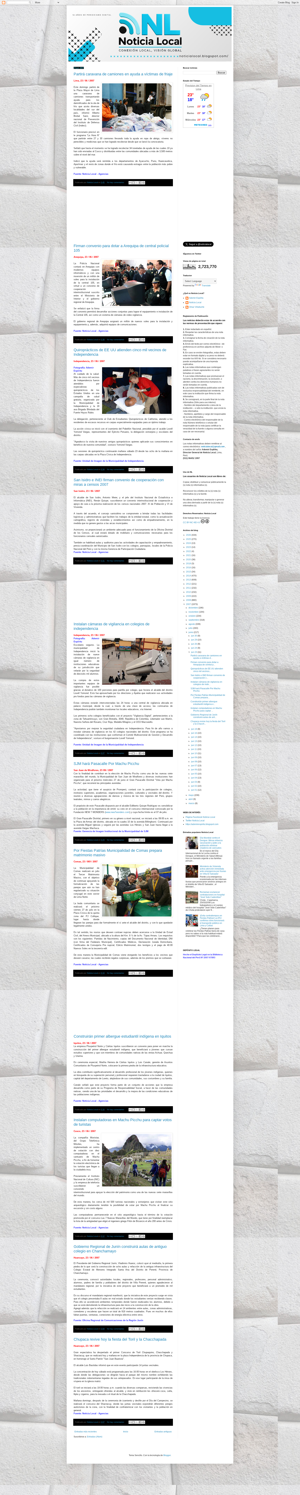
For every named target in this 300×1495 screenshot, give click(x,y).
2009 (188, 596)
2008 (188, 600)
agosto (192, 624)
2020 (188, 559)
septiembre (194, 620)
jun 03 (194, 782)
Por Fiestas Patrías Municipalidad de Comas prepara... (208, 696)
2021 (188, 555)
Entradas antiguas (163, 1431)
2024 (188, 543)
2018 (188, 563)
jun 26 (194, 644)
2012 (188, 584)
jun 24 (194, 648)
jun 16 (194, 733)
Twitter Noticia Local (195, 820)
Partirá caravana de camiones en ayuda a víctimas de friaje (123, 74)
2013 (188, 580)
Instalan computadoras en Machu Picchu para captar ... (206, 709)
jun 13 (194, 741)
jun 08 (194, 761)
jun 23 (194, 652)
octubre (192, 616)
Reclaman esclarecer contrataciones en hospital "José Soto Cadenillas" (212, 894)
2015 (188, 572)
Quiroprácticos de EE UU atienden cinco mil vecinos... (207, 669)
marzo (192, 803)
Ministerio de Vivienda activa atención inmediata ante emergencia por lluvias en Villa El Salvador (213, 870)
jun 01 (194, 790)
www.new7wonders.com (117, 812)
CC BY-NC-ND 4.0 (191, 522)
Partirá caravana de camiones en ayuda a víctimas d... (206, 656)
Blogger (167, 1455)
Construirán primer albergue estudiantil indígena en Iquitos (122, 1036)
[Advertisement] (123, 215)
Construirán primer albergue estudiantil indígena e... (204, 702)
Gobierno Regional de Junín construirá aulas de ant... (204, 716)
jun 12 (194, 745)
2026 (188, 535)
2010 (188, 592)
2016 (188, 567)
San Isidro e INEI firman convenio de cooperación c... (208, 676)
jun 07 (194, 765)
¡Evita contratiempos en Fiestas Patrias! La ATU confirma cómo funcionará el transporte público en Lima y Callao (212, 920)
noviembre (194, 612)
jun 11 (194, 749)
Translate (206, 285)
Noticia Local (195, 302)
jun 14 (194, 737)
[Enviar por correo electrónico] (130, 182)
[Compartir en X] (137, 182)
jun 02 (194, 786)
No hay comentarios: (116, 182)
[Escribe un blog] (133, 182)
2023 (188, 547)
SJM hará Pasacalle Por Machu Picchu (106, 763)
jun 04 (194, 778)
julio (191, 628)
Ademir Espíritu (196, 298)
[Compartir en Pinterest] (143, 182)
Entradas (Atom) (94, 1436)
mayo (191, 795)
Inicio (125, 1431)
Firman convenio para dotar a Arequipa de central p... (204, 663)
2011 (188, 588)
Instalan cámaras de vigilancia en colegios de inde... (206, 683)
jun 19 (194, 729)
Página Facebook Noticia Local (200, 817)
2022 (188, 551)
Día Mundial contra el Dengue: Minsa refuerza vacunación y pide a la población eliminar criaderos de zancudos (211, 843)
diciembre (193, 608)
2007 (188, 604)
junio (191, 632)
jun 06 (194, 769)
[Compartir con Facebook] (140, 182)
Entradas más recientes (85, 1431)
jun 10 (194, 753)
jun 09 (194, 757)
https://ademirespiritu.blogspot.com (202, 824)
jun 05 (194, 774)
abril (191, 799)
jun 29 (194, 640)
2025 (188, 539)
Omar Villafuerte (196, 307)
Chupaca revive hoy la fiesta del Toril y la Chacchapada (120, 1339)
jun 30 (194, 636)
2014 (188, 576)
